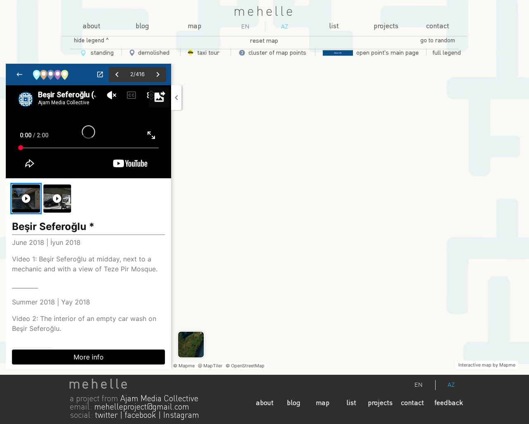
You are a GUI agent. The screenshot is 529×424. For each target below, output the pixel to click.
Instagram (181, 416)
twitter (106, 416)
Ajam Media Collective (159, 399)
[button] (446, 53)
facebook (140, 416)
